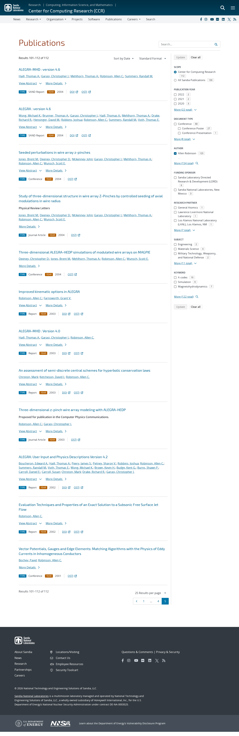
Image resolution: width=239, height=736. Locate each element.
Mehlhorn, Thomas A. (85, 76)
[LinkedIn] (224, 19)
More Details (54, 83)
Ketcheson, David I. (52, 377)
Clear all (197, 57)
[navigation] (124, 58)
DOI (72, 91)
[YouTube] (212, 19)
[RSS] (235, 19)
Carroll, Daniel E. (29, 472)
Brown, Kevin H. (104, 468)
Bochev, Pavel (28, 560)
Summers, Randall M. (139, 76)
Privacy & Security (168, 652)
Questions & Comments (137, 652)
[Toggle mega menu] (233, 8)
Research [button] (32, 19)
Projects (77, 19)
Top (228, 732)
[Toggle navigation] (6, 19)
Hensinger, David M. (46, 120)
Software (94, 19)
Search (150, 19)
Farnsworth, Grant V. (57, 298)
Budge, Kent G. (126, 468)
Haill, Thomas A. (29, 76)
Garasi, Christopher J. (55, 76)
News (16, 19)
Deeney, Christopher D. (55, 159)
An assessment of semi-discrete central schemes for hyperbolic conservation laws (84, 370)
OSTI (84, 91)
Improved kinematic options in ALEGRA (49, 291)
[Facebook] (201, 19)
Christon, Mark (28, 377)
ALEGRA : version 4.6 (35, 109)
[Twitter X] (230, 19)
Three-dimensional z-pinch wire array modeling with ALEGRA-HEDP (72, 410)
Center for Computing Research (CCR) (67, 10)
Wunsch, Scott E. (55, 163)
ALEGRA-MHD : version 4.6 (39, 69)
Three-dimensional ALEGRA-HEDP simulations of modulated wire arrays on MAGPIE (84, 252)
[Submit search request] (216, 44)
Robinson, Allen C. (112, 76)
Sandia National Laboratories (32, 696)
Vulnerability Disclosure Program (146, 723)
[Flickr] (218, 19)
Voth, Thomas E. (148, 120)
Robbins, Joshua (71, 120)
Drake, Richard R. (93, 472)
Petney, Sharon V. (104, 463)
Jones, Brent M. (28, 159)
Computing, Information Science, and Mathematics (79, 5)
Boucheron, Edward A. (33, 463)
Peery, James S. (82, 463)
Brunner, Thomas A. (56, 115)
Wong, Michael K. (30, 115)
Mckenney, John (82, 159)
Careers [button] (132, 19)
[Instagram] (207, 19)
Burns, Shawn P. (148, 468)
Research (35, 5)
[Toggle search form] (222, 8)
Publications (114, 19)
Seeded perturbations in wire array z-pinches (54, 152)
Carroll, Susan (51, 472)
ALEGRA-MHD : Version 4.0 (39, 331)
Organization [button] (55, 19)
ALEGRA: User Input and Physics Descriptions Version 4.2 (63, 457)
